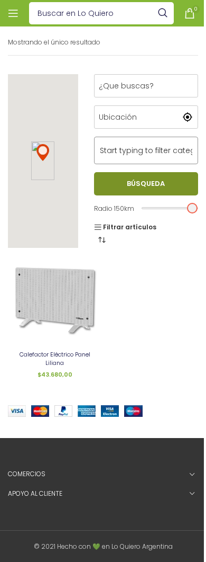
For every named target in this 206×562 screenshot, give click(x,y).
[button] (42, 152)
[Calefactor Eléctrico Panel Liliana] (54, 300)
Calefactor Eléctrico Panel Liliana (55, 359)
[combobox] (146, 150)
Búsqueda (146, 184)
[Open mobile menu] (13, 13)
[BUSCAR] (163, 13)
